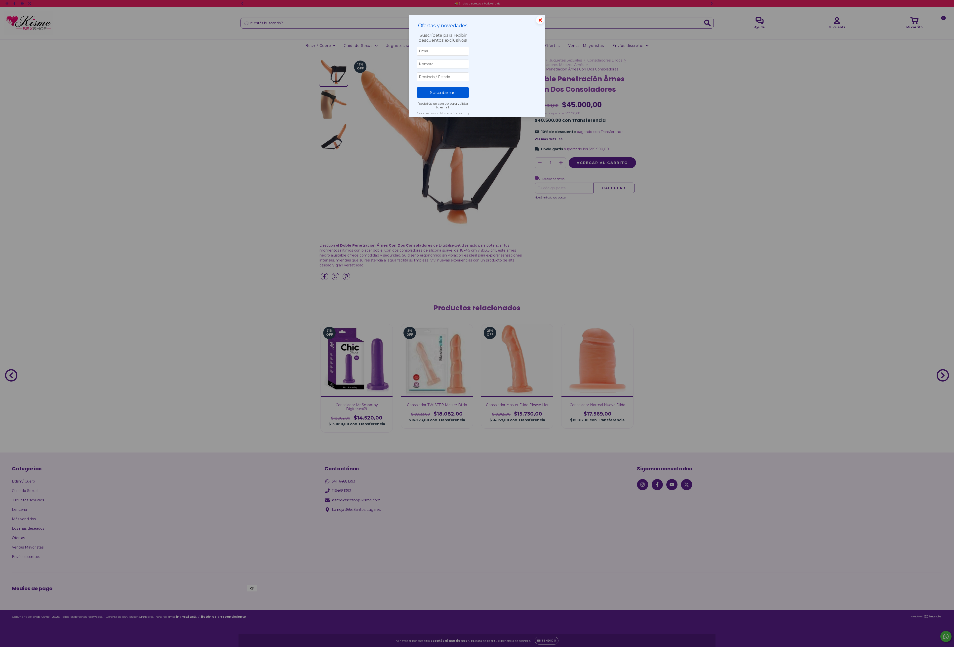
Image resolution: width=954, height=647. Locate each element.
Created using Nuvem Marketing (443, 113)
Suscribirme (443, 92)
